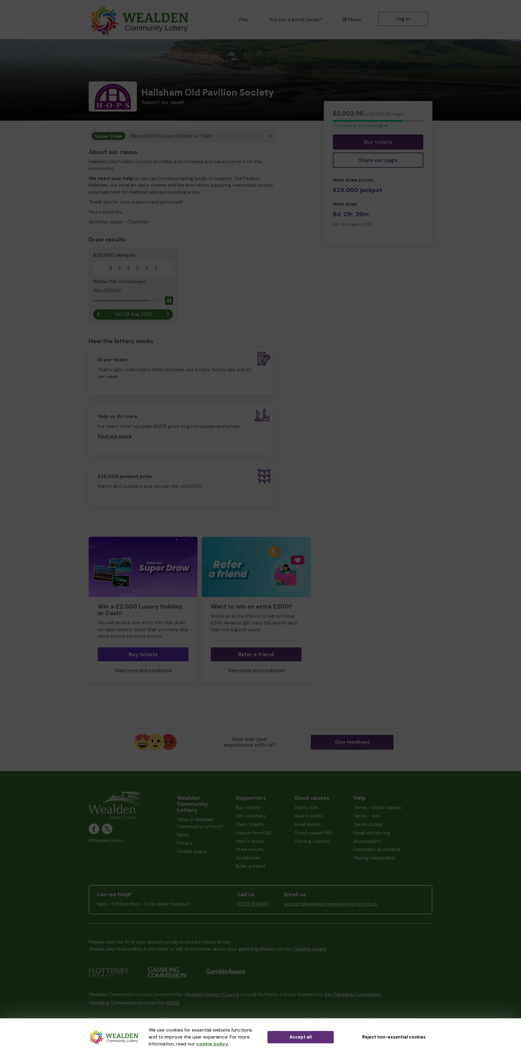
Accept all (300, 1037)
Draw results (250, 849)
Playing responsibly (374, 858)
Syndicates (248, 858)
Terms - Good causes (377, 807)
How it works (250, 841)
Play (243, 19)
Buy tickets (378, 142)
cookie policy (212, 1044)
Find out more (115, 436)
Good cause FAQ (313, 833)
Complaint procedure (377, 849)
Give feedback (352, 742)
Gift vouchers (251, 816)
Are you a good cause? (295, 19)
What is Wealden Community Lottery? (200, 823)
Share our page (378, 160)
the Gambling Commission (352, 994)
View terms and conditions (143, 670)
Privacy (185, 843)
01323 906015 (252, 904)
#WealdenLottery (106, 840)
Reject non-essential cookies (394, 1037)
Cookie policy (192, 851)
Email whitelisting (371, 833)
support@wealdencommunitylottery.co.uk (330, 904)
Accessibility (367, 841)
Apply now (306, 807)
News (183, 835)
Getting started (312, 841)
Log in (403, 19)
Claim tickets (250, 824)
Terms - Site (366, 816)
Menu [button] (354, 19)
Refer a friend (256, 654)
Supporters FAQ (253, 833)
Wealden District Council (211, 994)
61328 (173, 1003)
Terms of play (368, 824)
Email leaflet (308, 824)
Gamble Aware (310, 949)
